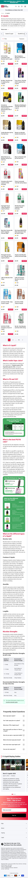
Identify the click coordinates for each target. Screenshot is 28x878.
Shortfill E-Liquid (22, 33)
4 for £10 (11, 63)
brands (16, 24)
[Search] (16, 6)
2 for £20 (11, 213)
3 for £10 (24, 63)
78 (18, 339)
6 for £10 (11, 189)
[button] (12, 794)
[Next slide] (26, 34)
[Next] (22, 339)
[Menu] (25, 6)
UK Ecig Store (15, 873)
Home (2, 13)
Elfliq (22, 27)
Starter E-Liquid (9, 33)
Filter (5, 39)
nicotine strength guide (11, 702)
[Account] (19, 6)
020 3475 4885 (8, 866)
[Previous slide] (1, 34)
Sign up (14, 815)
